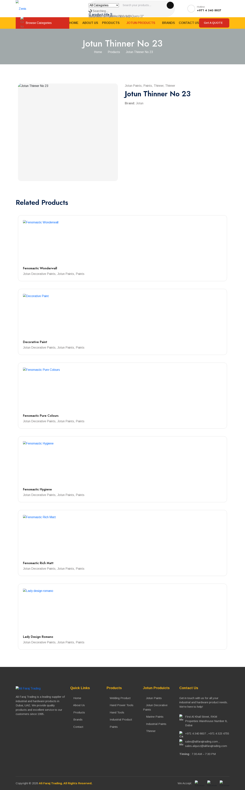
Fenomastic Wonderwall (40, 268)
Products (111, 23)
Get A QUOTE (214, 22)
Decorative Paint (35, 342)
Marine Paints (154, 716)
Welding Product (120, 698)
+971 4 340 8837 (195, 733)
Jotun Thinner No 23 (139, 52)
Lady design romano (38, 637)
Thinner (150, 731)
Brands (168, 23)
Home (73, 23)
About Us (90, 23)
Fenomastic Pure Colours (41, 415)
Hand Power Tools (121, 705)
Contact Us (189, 23)
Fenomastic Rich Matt (38, 563)
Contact (78, 726)
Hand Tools (116, 712)
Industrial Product (120, 719)
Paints (113, 726)
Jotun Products (141, 23)
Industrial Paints (155, 723)
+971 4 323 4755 (218, 733)
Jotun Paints (153, 698)
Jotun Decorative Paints (155, 707)
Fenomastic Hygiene (37, 489)
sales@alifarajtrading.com (201, 741)
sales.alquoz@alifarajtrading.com (206, 746)
